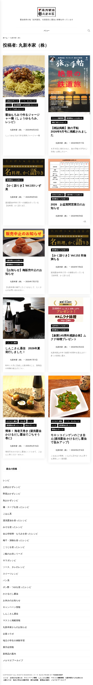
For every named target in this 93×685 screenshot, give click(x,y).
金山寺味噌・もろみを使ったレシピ (25, 105)
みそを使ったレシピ (13, 527)
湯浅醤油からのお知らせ (74, 118)
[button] (46, 30)
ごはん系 (22, 421)
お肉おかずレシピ (12, 101)
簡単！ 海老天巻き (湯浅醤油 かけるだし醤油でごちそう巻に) (23, 434)
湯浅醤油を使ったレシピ (15, 425)
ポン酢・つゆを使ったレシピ (17, 587)
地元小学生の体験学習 (14, 640)
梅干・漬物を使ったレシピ (16, 540)
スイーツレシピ (10, 573)
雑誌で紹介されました (59, 122)
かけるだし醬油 (12, 421)
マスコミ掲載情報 (58, 118)
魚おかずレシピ (30, 425)
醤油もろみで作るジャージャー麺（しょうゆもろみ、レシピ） (22, 118)
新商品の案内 (9, 653)
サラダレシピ (9, 560)
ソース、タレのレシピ (28, 101)
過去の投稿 (11, 469)
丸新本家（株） (16, 130)
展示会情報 (8, 647)
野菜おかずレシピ (58, 429)
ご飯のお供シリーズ (13, 553)
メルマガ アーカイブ (13, 660)
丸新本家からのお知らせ (74, 195)
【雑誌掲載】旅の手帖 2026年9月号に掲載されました (69, 131)
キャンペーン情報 (11, 607)
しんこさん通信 (12, 343)
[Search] (89, 30)
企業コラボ (8, 634)
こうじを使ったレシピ (14, 547)
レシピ (9, 105)
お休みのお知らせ (58, 195)
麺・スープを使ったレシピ (15, 109)
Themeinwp (58, 675)
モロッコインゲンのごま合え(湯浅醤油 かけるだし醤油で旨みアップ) (69, 438)
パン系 (6, 580)
